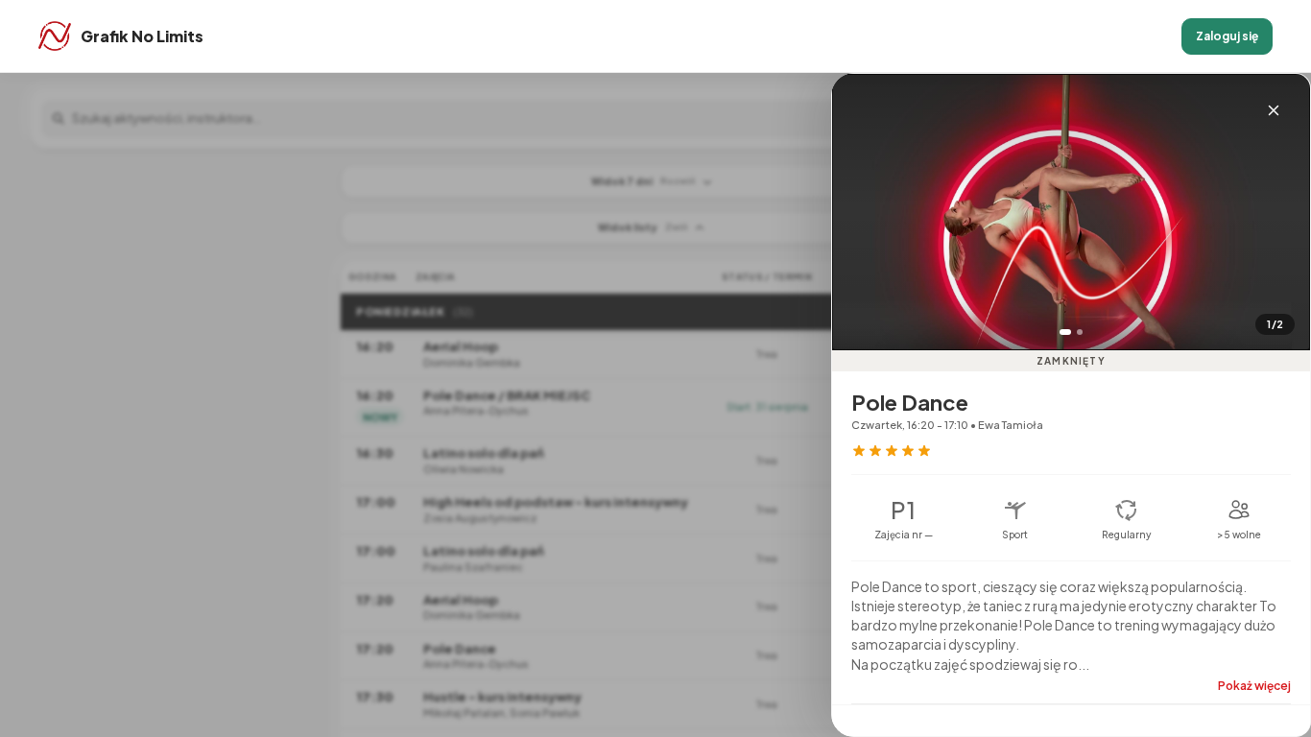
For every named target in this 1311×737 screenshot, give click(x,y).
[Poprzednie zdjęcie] (861, 233)
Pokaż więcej (1254, 685)
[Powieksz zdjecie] (1071, 212)
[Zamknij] (1273, 110)
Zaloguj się (1227, 36)
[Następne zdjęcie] (1281, 233)
